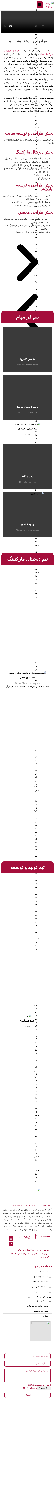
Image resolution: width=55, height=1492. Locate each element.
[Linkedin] (11, 1244)
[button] (27, 263)
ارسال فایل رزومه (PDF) (39, 1385)
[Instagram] (11, 1238)
